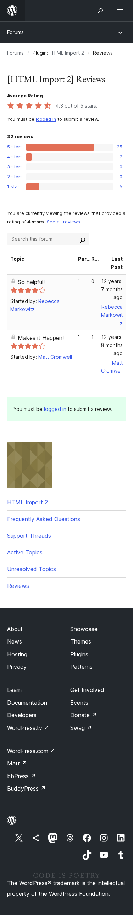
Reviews (18, 585)
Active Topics (25, 552)
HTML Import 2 (67, 53)
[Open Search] (100, 10)
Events (79, 702)
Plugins (79, 654)
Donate (83, 715)
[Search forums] (82, 239)
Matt (17, 763)
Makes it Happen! (41, 337)
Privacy (17, 666)
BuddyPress (26, 788)
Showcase (84, 629)
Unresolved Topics (31, 569)
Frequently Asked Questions (43, 519)
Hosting (17, 654)
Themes (80, 641)
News (14, 641)
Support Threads (29, 535)
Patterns (81, 666)
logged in (46, 119)
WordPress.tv (28, 727)
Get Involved (87, 689)
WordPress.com (31, 750)
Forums (15, 32)
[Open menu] (121, 10)
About (15, 629)
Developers (22, 715)
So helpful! (31, 282)
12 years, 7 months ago (112, 289)
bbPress (21, 776)
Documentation (27, 702)
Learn (14, 689)
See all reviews (63, 221)
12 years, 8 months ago (112, 345)
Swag (81, 727)
